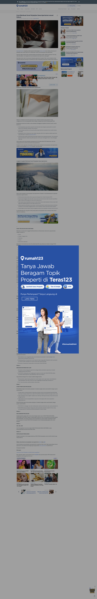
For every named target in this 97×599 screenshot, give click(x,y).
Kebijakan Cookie (41, 2)
